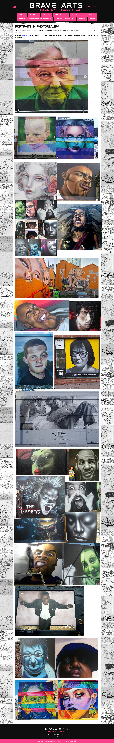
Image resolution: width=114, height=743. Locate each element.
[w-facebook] (56, 736)
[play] (97, 198)
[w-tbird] (58, 736)
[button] (14, 6)
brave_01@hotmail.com (59, 734)
